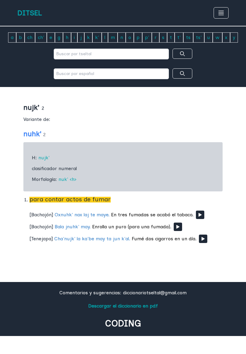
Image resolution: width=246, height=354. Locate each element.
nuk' (63, 179)
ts (188, 37)
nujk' (44, 157)
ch (29, 37)
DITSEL (29, 12)
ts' (199, 37)
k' (97, 37)
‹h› (73, 179)
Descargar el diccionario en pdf (123, 306)
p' (147, 37)
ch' (41, 37)
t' (179, 37)
